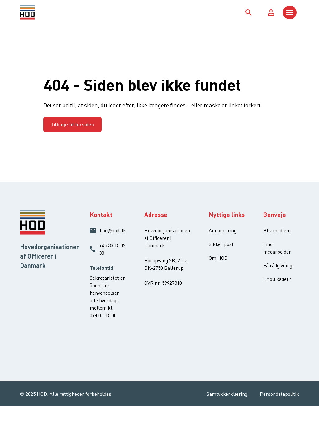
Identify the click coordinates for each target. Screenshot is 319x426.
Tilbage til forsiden (72, 124)
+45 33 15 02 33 (112, 249)
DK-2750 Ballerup (163, 268)
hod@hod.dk (113, 230)
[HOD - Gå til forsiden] (55, 12)
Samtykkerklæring (227, 394)
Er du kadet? (277, 279)
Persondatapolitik (279, 394)
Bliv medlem (277, 230)
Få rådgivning (277, 265)
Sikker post (221, 244)
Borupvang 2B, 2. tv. (166, 260)
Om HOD (218, 258)
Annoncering (222, 230)
